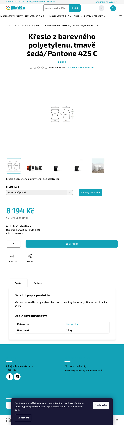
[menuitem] (12, 16)
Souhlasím (101, 405)
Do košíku (73, 243)
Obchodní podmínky (75, 366)
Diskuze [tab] (38, 283)
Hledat (75, 8)
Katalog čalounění (90, 192)
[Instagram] (17, 376)
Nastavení (23, 417)
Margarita (72, 324)
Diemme (62, 62)
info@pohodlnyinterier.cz (20, 366)
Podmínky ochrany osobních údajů (83, 370)
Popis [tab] (18, 283)
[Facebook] (9, 376)
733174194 (12, 370)
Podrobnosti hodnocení (81, 67)
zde (17, 410)
